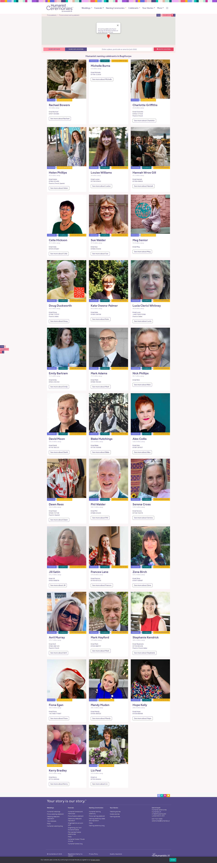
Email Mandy (95, 712)
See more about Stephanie (144, 653)
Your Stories (147, 8)
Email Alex (136, 445)
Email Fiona (53, 712)
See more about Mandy (101, 718)
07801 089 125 (54, 646)
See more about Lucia (142, 321)
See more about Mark (100, 387)
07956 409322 (96, 714)
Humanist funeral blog (75, 844)
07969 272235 (96, 249)
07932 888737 (96, 646)
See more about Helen (59, 188)
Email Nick (136, 380)
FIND (2, 346)
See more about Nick (142, 385)
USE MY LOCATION (164, 49)
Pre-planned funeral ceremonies (74, 833)
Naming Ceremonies (115, 8)
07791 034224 (96, 779)
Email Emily (53, 380)
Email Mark (94, 380)
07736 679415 (96, 181)
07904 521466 (54, 181)
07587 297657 (138, 447)
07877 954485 (54, 114)
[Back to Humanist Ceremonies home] (60, 7)
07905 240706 (96, 314)
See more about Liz (100, 784)
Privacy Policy (93, 854)
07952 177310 (138, 114)
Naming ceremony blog (96, 826)
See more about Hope (142, 718)
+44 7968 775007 (55, 714)
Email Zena (136, 578)
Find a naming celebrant (97, 816)
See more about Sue (100, 254)
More (159, 8)
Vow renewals (51, 821)
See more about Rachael (59, 118)
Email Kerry (53, 777)
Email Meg (136, 247)
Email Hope (136, 712)
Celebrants (133, 8)
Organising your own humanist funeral (74, 829)
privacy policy (95, 860)
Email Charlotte (138, 112)
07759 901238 (138, 646)
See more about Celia (58, 254)
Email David (53, 445)
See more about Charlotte (144, 120)
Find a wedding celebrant (55, 814)
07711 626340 (54, 779)
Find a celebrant (52, 15)
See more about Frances (101, 585)
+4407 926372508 (139, 314)
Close (173, 860)
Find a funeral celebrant (75, 816)
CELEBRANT (4, 349)
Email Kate (94, 312)
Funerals (98, 8)
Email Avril (52, 644)
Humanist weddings (53, 812)
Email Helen (53, 179)
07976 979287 (54, 249)
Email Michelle (96, 72)
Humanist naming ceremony (95, 813)
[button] (167, 8)
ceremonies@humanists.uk (161, 821)
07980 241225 (96, 513)
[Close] (117, 25)
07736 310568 (96, 447)
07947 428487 (138, 580)
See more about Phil (100, 518)
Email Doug (53, 312)
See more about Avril (58, 653)
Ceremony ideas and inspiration (74, 820)
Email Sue (94, 247)
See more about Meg (142, 252)
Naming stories (115, 817)
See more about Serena (143, 518)
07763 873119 (96, 580)
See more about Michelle (102, 79)
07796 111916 (96, 74)
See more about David (59, 452)
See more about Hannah (143, 186)
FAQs (49, 824)
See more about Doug (59, 321)
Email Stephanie (138, 644)
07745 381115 (54, 447)
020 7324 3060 (157, 819)
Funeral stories (114, 814)
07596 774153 (54, 314)
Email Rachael (53, 112)
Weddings (86, 8)
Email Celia (52, 247)
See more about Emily (59, 387)
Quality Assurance (116, 854)
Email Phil (94, 511)
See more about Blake (100, 452)
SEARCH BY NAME (54, 49)
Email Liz (94, 777)
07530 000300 (138, 714)
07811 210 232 (54, 382)
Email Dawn (53, 511)
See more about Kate (100, 319)
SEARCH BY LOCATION (76, 49)
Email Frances (95, 578)
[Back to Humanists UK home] (161, 856)
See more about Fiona (59, 718)
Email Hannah (137, 179)
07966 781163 (96, 382)
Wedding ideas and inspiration (53, 818)
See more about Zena (142, 585)
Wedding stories (115, 812)
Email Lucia (136, 312)
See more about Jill (57, 585)
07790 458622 (138, 181)
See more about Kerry (59, 784)
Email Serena (137, 511)
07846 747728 (54, 513)
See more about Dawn (59, 520)
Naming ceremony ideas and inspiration (97, 820)
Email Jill (52, 578)
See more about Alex (142, 452)
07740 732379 (138, 513)
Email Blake (94, 445)
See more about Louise (101, 186)
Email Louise (95, 179)
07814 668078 (54, 580)
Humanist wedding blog (55, 826)
